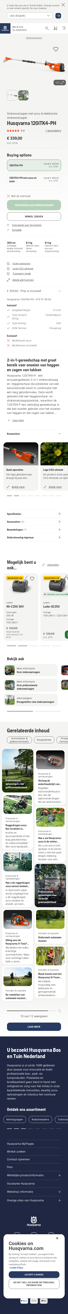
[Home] (5, 28)
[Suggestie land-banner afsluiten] (63, 5)
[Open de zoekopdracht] (47, 28)
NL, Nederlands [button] (20, 30)
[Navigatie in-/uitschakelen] (64, 28)
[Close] (57, 1238)
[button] (56, 49)
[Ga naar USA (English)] (58, 16)
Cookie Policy (16, 1267)
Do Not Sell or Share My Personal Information (34, 1283)
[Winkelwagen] (55, 28)
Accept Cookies (34, 1274)
